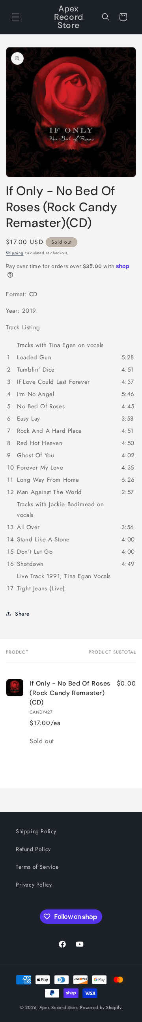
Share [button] (22, 614)
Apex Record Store (59, 1007)
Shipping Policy (36, 831)
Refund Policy (33, 849)
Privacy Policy (34, 885)
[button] (15, 17)
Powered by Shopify (101, 1007)
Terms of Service (37, 867)
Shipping (15, 253)
